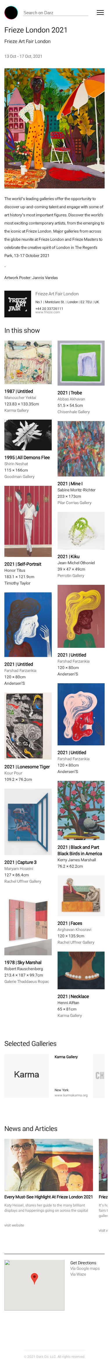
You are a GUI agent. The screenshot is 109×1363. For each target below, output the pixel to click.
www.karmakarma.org (71, 1095)
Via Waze (78, 1274)
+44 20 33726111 (49, 309)
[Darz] (11, 12)
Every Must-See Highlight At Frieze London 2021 (48, 1196)
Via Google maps (85, 1268)
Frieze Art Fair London (27, 41)
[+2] (26, 1076)
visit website (14, 1225)
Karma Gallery (66, 1057)
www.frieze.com (47, 312)
